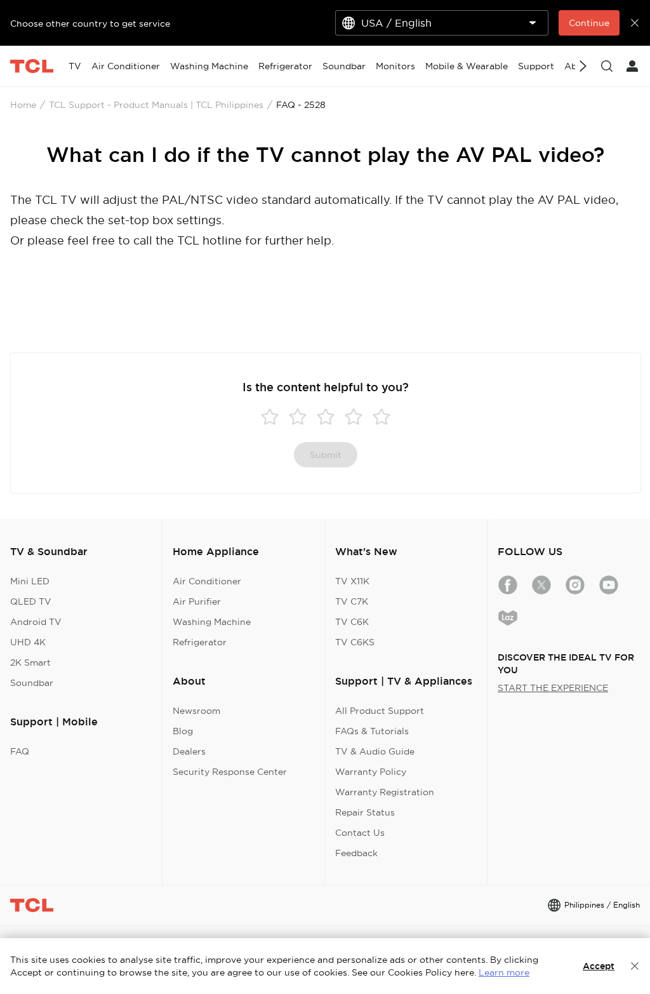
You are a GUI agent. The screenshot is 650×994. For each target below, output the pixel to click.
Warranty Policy (370, 771)
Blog (183, 731)
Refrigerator (200, 642)
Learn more (504, 972)
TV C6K (352, 622)
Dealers (189, 751)
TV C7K (351, 601)
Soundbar (31, 682)
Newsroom (196, 710)
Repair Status (365, 812)
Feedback (356, 853)
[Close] (634, 966)
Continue (589, 23)
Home (23, 105)
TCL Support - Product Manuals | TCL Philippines (156, 105)
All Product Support (379, 710)
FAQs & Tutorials (372, 731)
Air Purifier (197, 601)
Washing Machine (212, 622)
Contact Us (360, 832)
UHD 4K (28, 642)
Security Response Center (230, 771)
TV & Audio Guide (375, 751)
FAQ (19, 751)
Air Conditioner (207, 581)
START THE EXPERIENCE (553, 688)
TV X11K (352, 581)
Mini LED (30, 581)
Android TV (36, 622)
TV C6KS (355, 642)
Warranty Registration (384, 792)
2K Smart (30, 662)
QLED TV (30, 601)
